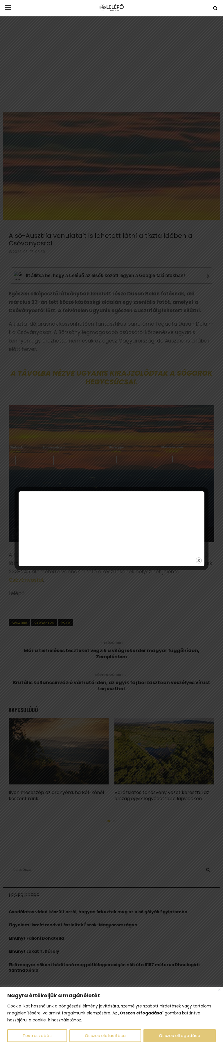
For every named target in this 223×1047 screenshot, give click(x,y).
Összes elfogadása (179, 1036)
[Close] (219, 989)
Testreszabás (37, 1036)
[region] (111, 1017)
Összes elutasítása (105, 1036)
